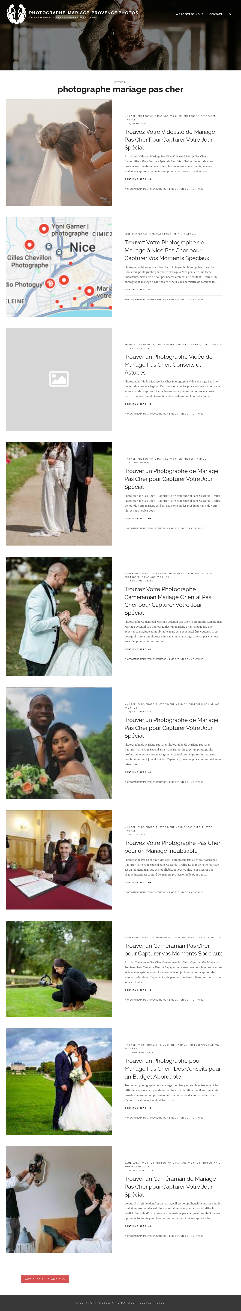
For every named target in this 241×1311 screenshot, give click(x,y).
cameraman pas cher (139, 573)
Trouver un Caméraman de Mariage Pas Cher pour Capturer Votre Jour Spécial (170, 1186)
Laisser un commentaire (186, 189)
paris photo (146, 704)
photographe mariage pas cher (160, 116)
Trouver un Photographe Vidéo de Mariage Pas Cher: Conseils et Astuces (169, 364)
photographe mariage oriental (191, 573)
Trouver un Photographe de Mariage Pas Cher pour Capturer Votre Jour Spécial (171, 479)
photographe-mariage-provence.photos (83, 12)
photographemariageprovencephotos (145, 189)
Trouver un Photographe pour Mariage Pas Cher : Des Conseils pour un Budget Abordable (173, 1068)
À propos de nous (189, 14)
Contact (215, 14)
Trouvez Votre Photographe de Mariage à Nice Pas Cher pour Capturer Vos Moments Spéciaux (167, 250)
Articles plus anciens (45, 1279)
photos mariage (195, 459)
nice (128, 234)
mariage (130, 116)
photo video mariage (139, 345)
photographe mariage (171, 704)
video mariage (212, 345)
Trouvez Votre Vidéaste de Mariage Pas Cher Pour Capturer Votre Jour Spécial (170, 140)
